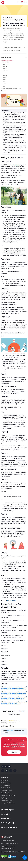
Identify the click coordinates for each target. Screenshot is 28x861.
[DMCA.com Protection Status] (4, 856)
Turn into (4, 75)
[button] (18, 2)
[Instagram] (14, 770)
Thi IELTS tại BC (5, 780)
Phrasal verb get (11, 600)
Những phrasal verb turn (7, 60)
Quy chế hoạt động (5, 793)
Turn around (5, 64)
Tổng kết (3, 90)
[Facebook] (2, 770)
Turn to (4, 84)
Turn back (4, 68)
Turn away (5, 66)
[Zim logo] (2, 2)
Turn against (5, 62)
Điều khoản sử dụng (6, 785)
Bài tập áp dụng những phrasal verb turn (11, 88)
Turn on (4, 79)
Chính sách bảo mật (6, 782)
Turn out (4, 81)
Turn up (4, 86)
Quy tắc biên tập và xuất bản (8, 795)
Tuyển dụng (4, 798)
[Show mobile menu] (25, 2)
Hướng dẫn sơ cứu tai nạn (7, 800)
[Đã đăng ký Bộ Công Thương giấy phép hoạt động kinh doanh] (12, 856)
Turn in (4, 73)
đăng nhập (10, 730)
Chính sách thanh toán (6, 790)
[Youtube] (6, 770)
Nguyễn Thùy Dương (11, 47)
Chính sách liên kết (5, 788)
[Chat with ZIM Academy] (24, 857)
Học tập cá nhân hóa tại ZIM (8, 803)
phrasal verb (16, 165)
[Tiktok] (10, 770)
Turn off (4, 77)
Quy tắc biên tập (8, 50)
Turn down (5, 70)
